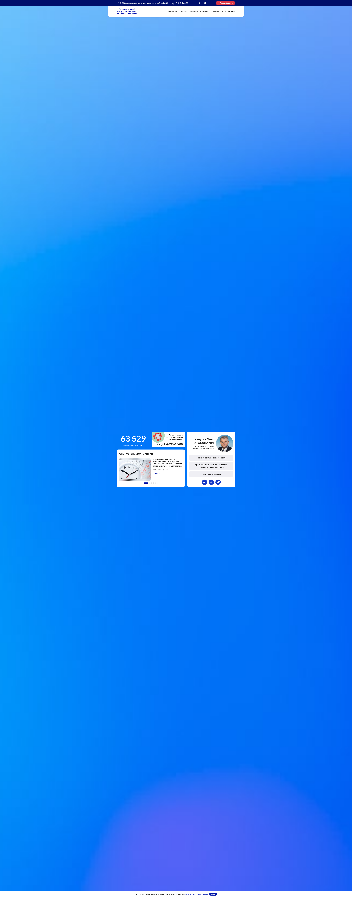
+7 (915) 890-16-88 (170, 444)
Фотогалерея (205, 12)
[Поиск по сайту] (199, 3)
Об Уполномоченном (211, 474)
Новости (183, 12)
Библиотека (193, 12)
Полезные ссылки (219, 12)
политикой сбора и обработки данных (196, 894)
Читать (156, 474)
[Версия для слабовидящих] (205, 3)
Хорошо (213, 894)
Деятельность (173, 12)
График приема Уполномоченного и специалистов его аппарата (211, 466)
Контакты (231, 12)
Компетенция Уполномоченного (211, 458)
